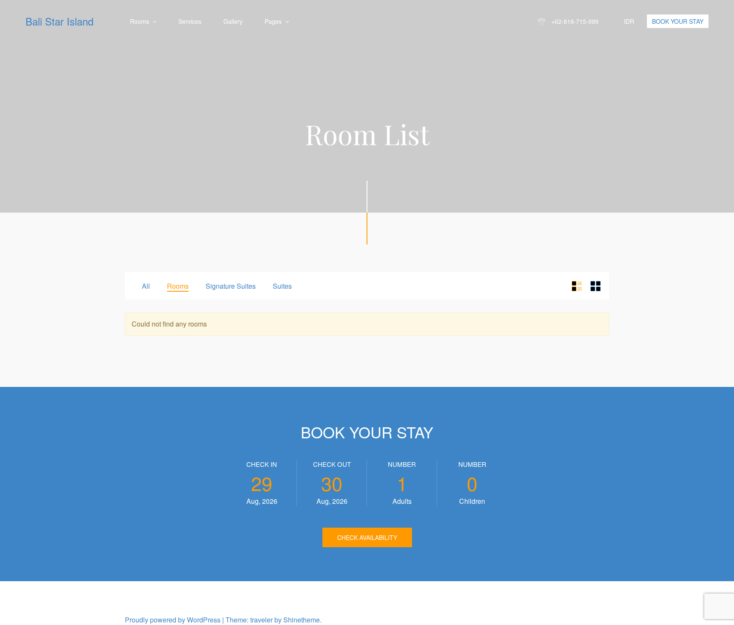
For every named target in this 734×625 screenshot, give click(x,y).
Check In (261, 464)
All (146, 286)
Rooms (139, 21)
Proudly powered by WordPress (172, 620)
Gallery (233, 21)
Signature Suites (231, 286)
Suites (282, 286)
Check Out (332, 464)
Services (189, 21)
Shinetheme (301, 620)
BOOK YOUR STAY (677, 21)
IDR (629, 21)
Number (402, 464)
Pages (273, 21)
